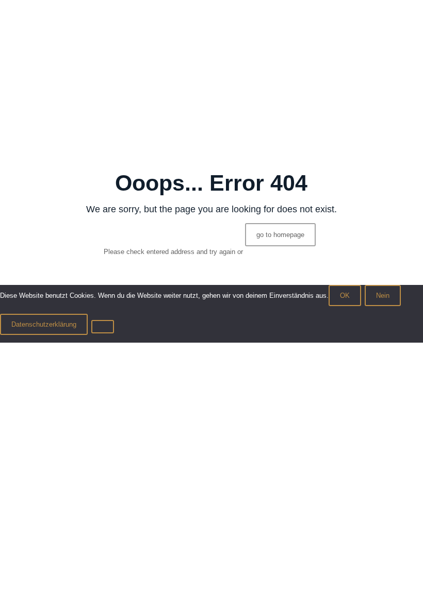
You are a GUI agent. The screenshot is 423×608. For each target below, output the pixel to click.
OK (345, 295)
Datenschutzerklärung (43, 324)
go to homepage (280, 235)
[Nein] (102, 326)
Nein (382, 295)
